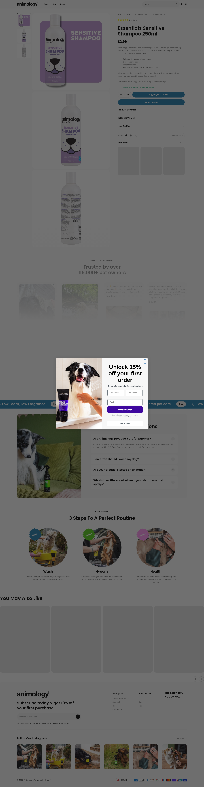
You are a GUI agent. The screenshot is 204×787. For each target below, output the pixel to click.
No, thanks (125, 423)
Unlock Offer (125, 409)
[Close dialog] (145, 361)
